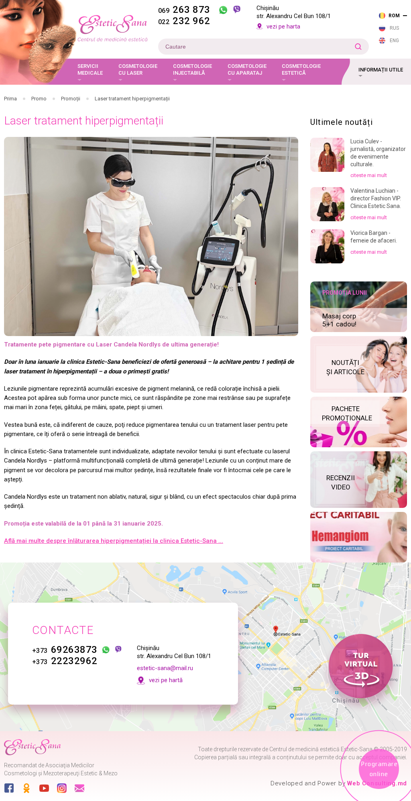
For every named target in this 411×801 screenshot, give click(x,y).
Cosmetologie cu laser (137, 69)
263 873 (184, 9)
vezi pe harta (283, 26)
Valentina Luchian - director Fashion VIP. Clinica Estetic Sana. (375, 198)
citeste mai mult (368, 175)
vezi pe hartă (166, 680)
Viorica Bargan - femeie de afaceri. (373, 237)
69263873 (65, 649)
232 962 (184, 20)
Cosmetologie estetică (301, 69)
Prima (10, 99)
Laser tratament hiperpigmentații (132, 99)
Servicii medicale (90, 69)
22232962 (65, 660)
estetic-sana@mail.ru (165, 668)
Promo (39, 99)
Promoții (70, 99)
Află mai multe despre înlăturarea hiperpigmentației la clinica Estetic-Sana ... (113, 540)
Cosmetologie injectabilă (192, 69)
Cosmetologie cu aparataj (247, 69)
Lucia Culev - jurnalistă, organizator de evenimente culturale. (378, 152)
